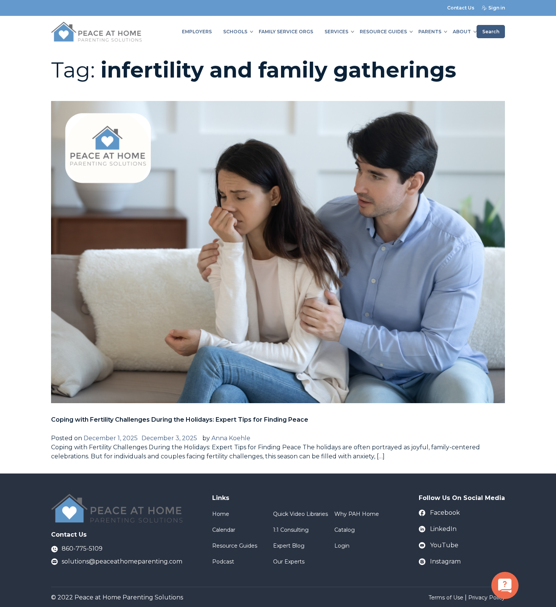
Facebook (445, 512)
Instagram (445, 561)
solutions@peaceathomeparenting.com (122, 561)
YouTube (444, 545)
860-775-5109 (82, 548)
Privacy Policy (486, 597)
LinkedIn (443, 528)
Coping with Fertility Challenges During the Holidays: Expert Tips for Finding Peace (179, 419)
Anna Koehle (230, 438)
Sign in (496, 8)
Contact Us (460, 8)
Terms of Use (446, 597)
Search (490, 31)
